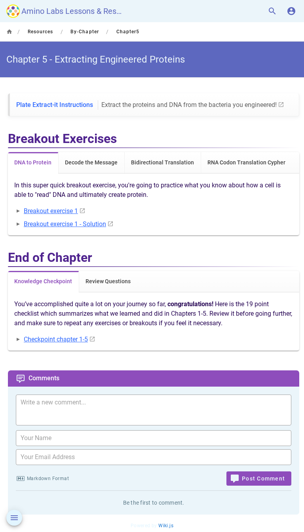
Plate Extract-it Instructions (146, 105)
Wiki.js (165, 525)
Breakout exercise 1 (51, 211)
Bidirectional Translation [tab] (162, 162)
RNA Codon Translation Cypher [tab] (246, 162)
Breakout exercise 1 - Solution (65, 224)
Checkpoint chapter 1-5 (56, 339)
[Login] (291, 11)
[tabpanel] (153, 204)
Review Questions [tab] (108, 281)
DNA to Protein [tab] (32, 162)
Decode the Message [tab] (91, 162)
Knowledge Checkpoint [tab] (43, 281)
